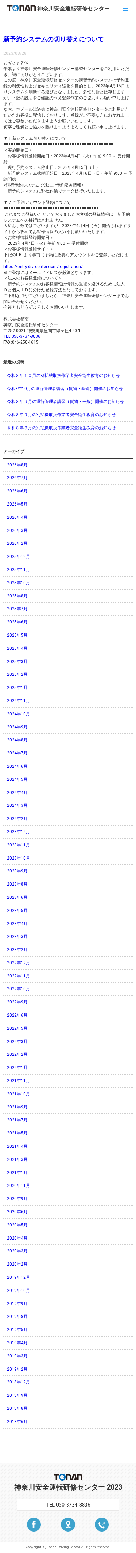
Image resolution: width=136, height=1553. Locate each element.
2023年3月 (17, 936)
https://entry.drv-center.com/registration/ (43, 266)
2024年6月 (17, 766)
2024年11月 (18, 700)
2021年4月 (17, 1146)
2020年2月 (17, 1264)
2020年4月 (17, 1238)
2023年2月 (17, 949)
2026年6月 (17, 491)
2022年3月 (17, 1041)
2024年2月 (17, 818)
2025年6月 (17, 622)
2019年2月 (17, 1369)
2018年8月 (17, 1408)
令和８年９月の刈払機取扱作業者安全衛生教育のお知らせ (61, 414)
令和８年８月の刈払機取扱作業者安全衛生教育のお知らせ (61, 427)
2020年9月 (17, 1198)
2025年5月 (17, 635)
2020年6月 (17, 1211)
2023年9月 (17, 871)
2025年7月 (17, 608)
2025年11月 (18, 569)
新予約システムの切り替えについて (53, 39)
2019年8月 (17, 1316)
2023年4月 (17, 923)
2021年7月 (17, 1120)
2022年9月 (17, 1002)
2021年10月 (18, 1094)
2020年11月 (18, 1185)
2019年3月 (17, 1356)
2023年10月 (18, 858)
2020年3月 (17, 1251)
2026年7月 (17, 477)
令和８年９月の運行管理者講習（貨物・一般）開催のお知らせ (65, 401)
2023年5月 (17, 910)
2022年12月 (18, 962)
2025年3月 (17, 661)
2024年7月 (17, 753)
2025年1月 (17, 687)
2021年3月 (17, 1159)
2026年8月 (17, 465)
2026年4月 (17, 517)
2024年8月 (17, 739)
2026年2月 (17, 543)
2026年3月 (17, 530)
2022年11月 (18, 976)
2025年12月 (18, 556)
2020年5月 (17, 1225)
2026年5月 (17, 504)
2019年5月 (17, 1329)
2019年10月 (18, 1290)
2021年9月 (17, 1107)
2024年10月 (18, 713)
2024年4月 (17, 792)
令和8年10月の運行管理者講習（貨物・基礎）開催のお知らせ (65, 388)
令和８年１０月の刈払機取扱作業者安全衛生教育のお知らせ (63, 375)
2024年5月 (17, 779)
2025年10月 (18, 582)
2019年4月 (17, 1342)
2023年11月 (18, 845)
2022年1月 (17, 1067)
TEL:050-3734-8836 (21, 336)
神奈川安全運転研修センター (73, 8)
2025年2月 (17, 674)
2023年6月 (17, 897)
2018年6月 (17, 1421)
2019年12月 (18, 1277)
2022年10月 (18, 988)
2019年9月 (17, 1303)
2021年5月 (17, 1133)
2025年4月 (17, 648)
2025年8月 (17, 596)
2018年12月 (18, 1382)
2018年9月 (17, 1395)
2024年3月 (17, 805)
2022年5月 (17, 1028)
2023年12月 (18, 831)
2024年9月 (17, 727)
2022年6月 (17, 1015)
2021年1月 (17, 1172)
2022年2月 (17, 1054)
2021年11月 (18, 1080)
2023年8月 (17, 884)
